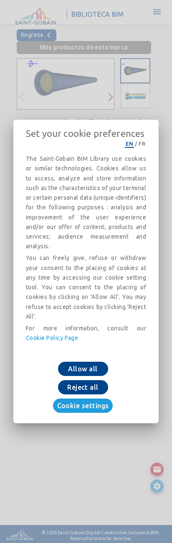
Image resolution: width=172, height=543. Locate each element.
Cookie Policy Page (52, 338)
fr (142, 144)
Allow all (82, 369)
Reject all (83, 387)
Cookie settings (83, 405)
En (129, 144)
